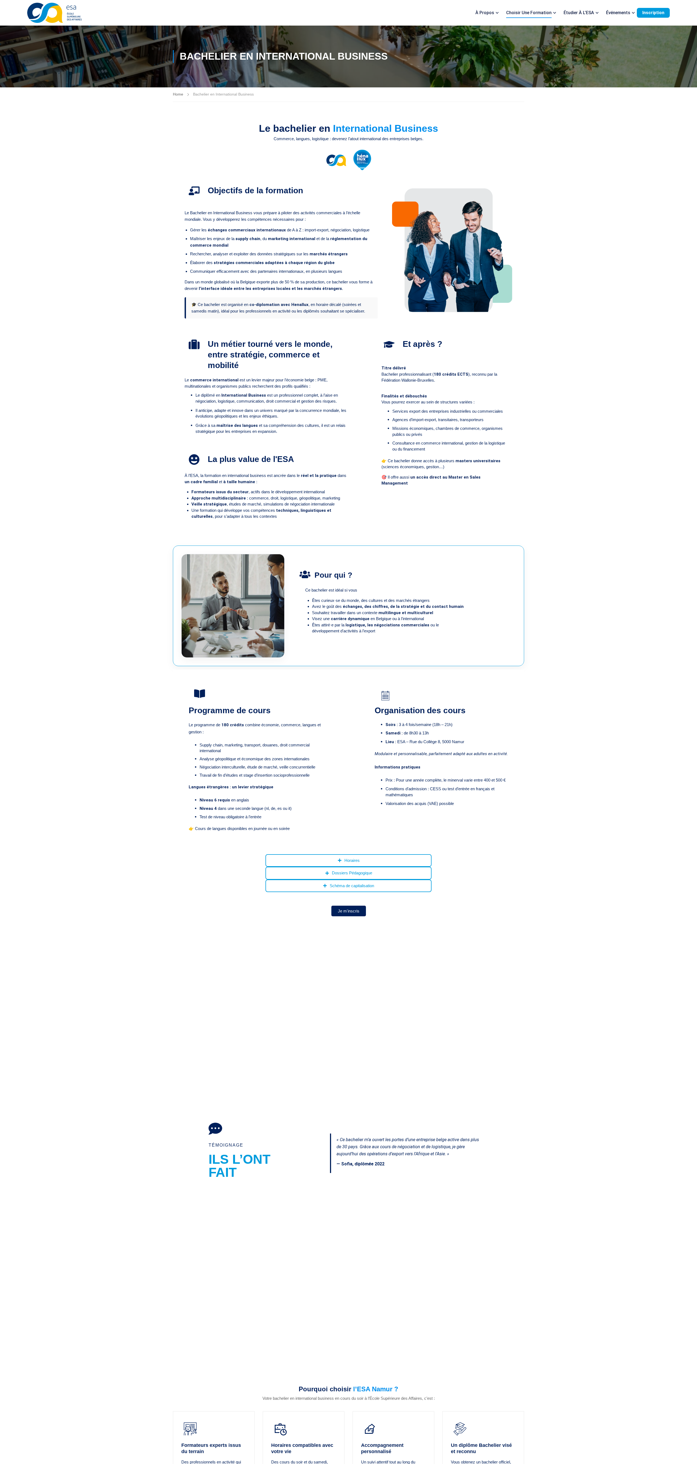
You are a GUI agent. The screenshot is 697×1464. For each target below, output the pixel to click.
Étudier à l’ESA (579, 12)
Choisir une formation (529, 12)
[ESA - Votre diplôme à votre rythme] (54, 13)
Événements (618, 12)
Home (178, 94)
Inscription (653, 12)
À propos (484, 12)
